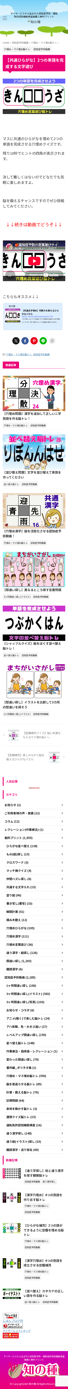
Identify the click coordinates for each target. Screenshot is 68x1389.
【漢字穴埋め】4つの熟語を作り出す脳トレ (43, 1197)
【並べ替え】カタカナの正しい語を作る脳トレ (44, 1293)
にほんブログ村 (13, 1320)
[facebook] (25, 340)
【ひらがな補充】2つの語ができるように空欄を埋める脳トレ (44, 1230)
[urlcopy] (52, 340)
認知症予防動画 (41, 354)
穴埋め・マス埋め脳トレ (19, 354)
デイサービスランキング (17, 1331)
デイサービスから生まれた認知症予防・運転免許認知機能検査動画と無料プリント (34, 1358)
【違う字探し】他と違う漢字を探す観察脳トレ (44, 1173)
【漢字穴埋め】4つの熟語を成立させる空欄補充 (43, 1263)
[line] (43, 340)
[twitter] (16, 340)
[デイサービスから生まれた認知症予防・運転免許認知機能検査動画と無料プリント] (34, 21)
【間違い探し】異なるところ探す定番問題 (32, 589)
